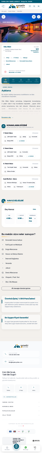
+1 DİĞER (31, 156)
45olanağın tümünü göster (21, 288)
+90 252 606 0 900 (14, 354)
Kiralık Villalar (11, 11)
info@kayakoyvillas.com (15, 362)
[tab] (5, 81)
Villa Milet (19, 11)
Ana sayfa (4, 11)
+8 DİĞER (31, 186)
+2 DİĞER (22, 140)
